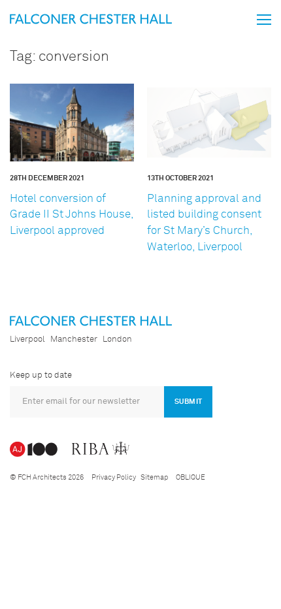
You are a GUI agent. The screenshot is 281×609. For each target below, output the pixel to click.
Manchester (73, 339)
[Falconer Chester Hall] (91, 18)
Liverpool (27, 339)
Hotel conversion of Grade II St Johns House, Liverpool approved (71, 215)
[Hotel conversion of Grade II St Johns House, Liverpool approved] (72, 122)
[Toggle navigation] (264, 19)
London (117, 339)
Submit (188, 401)
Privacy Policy (113, 477)
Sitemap (154, 477)
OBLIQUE (190, 477)
